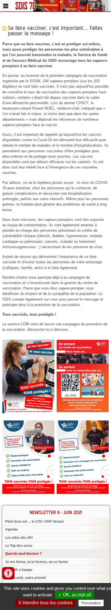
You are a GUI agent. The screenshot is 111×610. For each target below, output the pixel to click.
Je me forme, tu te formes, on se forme (36, 562)
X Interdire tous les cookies (45, 602)
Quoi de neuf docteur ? (23, 554)
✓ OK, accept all (74, 594)
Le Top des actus (18, 546)
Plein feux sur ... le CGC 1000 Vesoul (34, 521)
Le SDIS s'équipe (18, 570)
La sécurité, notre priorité (25, 578)
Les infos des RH (19, 538)
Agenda (11, 529)
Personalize (91, 603)
